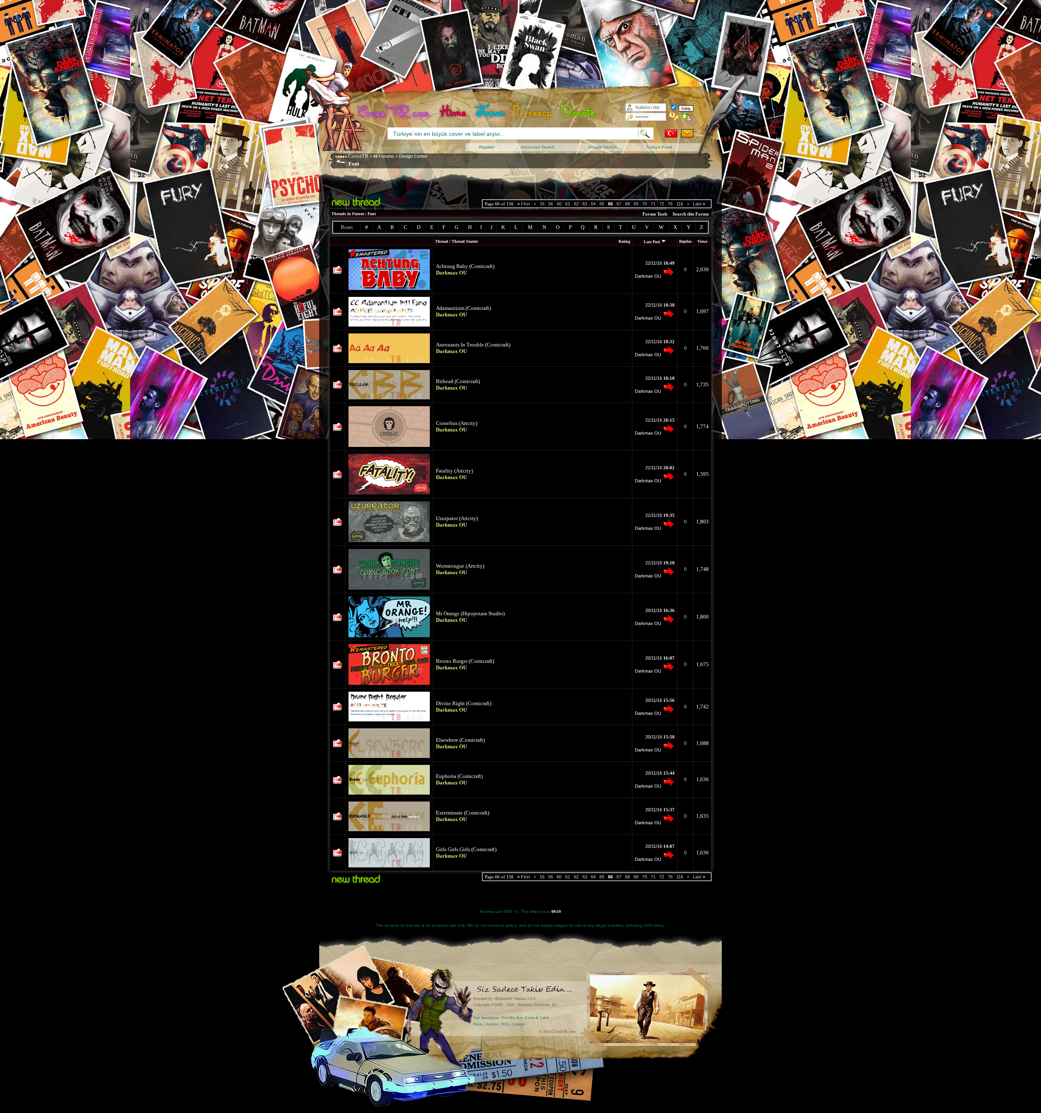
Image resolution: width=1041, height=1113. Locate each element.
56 (550, 203)
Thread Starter (465, 241)
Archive (492, 1024)
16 (542, 203)
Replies (685, 241)
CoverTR (358, 156)
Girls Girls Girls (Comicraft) (466, 849)
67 (618, 203)
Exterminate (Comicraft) (462, 813)
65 (601, 203)
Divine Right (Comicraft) (463, 703)
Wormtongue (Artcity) (460, 566)
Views (702, 241)
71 (653, 203)
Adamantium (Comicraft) (463, 308)
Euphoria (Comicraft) (459, 776)
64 (593, 203)
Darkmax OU (648, 276)
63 (584, 203)
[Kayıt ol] (687, 117)
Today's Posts (659, 147)
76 (670, 203)
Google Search (602, 147)
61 (567, 203)
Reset (347, 227)
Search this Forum (691, 213)
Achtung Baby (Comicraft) (465, 266)
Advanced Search (538, 147)
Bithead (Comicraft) (458, 381)
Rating (624, 241)
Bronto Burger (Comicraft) (465, 661)
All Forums (383, 156)
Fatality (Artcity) (454, 471)
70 (644, 203)
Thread (441, 241)
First (523, 203)
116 (679, 203)
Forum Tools (654, 213)
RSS (505, 1024)
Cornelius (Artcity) (456, 423)
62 (576, 203)
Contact (518, 1024)
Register (486, 147)
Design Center (413, 156)
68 (627, 203)
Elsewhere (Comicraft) (460, 740)
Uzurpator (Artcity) (457, 518)
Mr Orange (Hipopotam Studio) (470, 613)
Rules (478, 1024)
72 (661, 203)
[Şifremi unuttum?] (674, 117)
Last (699, 203)
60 (559, 203)
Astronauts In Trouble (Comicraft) (473, 345)
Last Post (652, 242)
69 (636, 203)
